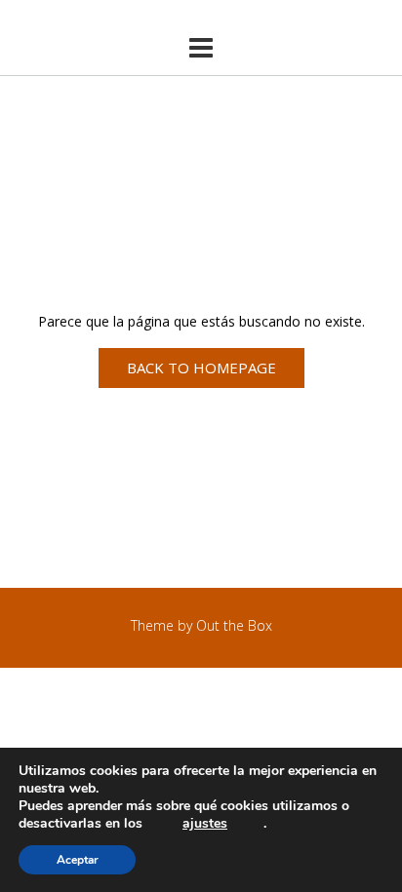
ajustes (204, 824)
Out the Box (234, 625)
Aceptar (78, 860)
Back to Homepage (201, 367)
